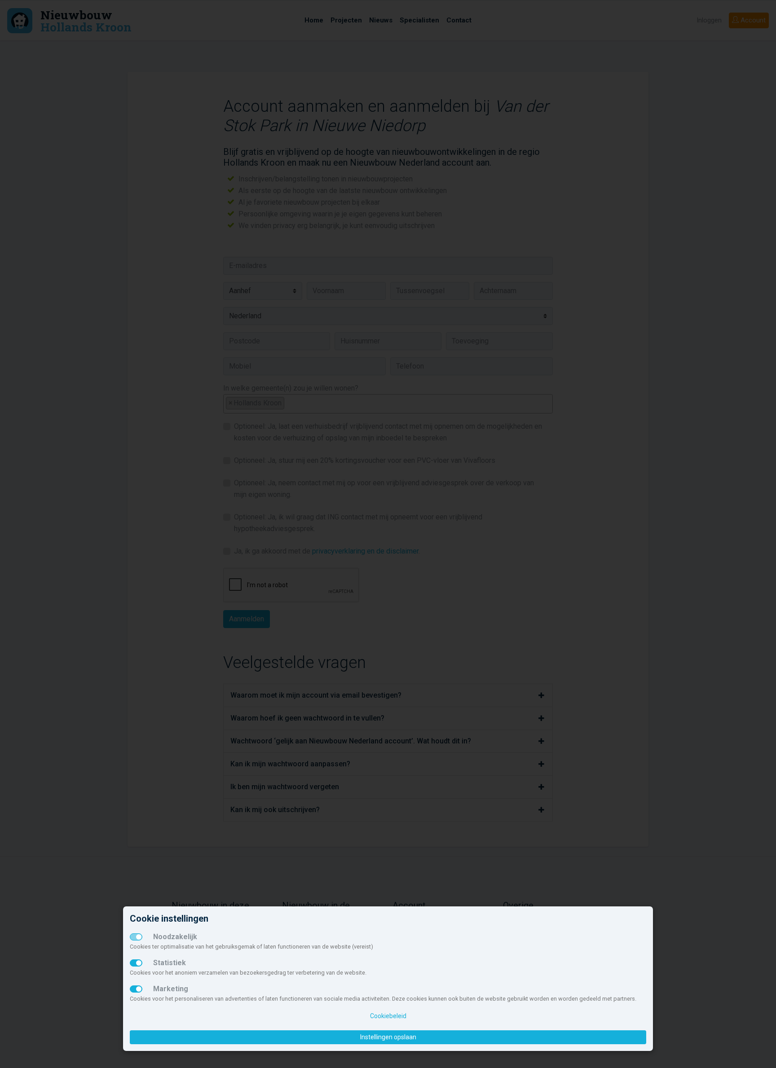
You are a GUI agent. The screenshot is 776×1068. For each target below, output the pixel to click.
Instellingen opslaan (388, 1037)
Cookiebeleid (388, 1016)
